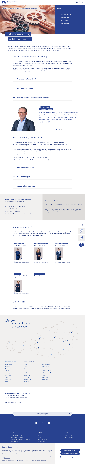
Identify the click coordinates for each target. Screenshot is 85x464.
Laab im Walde (46, 364)
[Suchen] (70, 413)
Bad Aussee (27, 369)
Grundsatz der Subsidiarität (26, 79)
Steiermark (8, 375)
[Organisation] (82, 225)
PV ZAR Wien (45, 379)
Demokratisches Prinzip (25, 88)
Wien (6, 381)
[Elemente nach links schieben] (3, 118)
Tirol (6, 377)
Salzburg (7, 373)
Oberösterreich (9, 371)
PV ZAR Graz (45, 377)
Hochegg (26, 377)
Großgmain (27, 373)
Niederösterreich (9, 369)
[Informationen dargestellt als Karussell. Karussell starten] (57, 129)
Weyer (43, 375)
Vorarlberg (8, 379)
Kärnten (7, 367)
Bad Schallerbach (46, 371)
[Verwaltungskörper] (82, 221)
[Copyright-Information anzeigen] (1, 33)
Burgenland (8, 364)
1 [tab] (59, 129)
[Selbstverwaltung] (82, 219)
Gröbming (27, 375)
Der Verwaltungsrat (23, 177)
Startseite (5, 8)
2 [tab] (61, 129)
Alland (25, 367)
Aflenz (25, 364)
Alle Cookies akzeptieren (70, 450)
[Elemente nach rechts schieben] (81, 118)
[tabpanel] (42, 118)
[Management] (82, 223)
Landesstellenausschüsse (26, 186)
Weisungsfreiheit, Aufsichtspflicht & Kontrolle (33, 97)
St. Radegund (45, 367)
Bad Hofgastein (28, 379)
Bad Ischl (26, 381)
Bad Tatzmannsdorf (47, 373)
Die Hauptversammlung (25, 167)
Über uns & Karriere (14, 8)
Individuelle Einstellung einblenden (70, 457)
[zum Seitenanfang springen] (81, 244)
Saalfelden (44, 369)
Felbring (26, 371)
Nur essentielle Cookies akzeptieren (70, 453)
